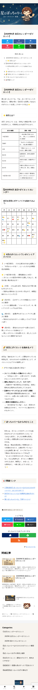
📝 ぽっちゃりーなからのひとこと (16, 77)
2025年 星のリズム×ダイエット (16, 641)
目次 (16, 54)
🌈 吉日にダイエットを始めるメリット (18, 74)
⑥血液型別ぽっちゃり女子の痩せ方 (15, 670)
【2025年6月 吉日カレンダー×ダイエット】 (19, 58)
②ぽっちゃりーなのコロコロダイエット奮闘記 (18, 647)
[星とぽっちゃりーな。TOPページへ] (17, 499)
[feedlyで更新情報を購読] (27, 535)
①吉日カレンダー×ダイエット (13, 631)
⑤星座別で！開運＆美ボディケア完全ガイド (18, 665)
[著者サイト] (10, 535)
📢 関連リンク (10, 80)
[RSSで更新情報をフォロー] (19, 540)
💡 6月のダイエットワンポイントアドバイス (19, 71)
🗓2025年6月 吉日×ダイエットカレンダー (18, 63)
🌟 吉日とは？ (11, 60)
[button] (34, 366)
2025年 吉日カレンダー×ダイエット (13, 510)
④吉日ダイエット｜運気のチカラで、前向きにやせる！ (18, 659)
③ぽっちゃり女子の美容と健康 (14, 653)
